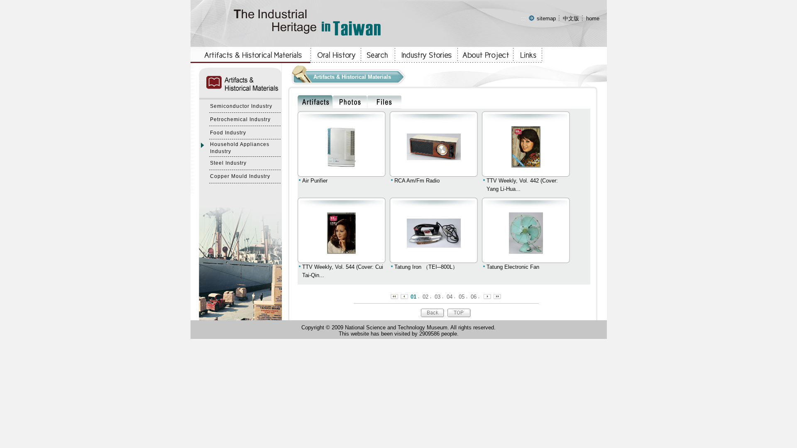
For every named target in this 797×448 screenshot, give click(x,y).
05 (462, 297)
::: (523, 18)
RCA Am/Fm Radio (417, 181)
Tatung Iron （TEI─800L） (426, 267)
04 (449, 297)
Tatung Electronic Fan (513, 267)
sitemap (546, 18)
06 (474, 297)
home (592, 18)
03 (437, 297)
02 (425, 297)
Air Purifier (315, 181)
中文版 (571, 18)
